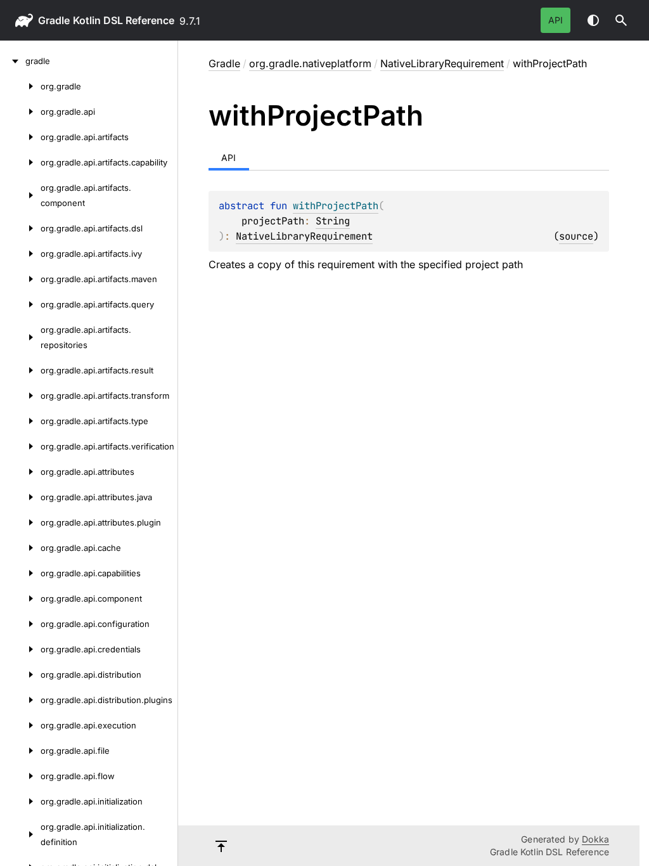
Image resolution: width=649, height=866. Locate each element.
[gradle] (12, 61)
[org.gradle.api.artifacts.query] (20, 304)
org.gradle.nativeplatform (310, 63)
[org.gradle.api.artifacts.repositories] (20, 337)
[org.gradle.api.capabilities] (20, 573)
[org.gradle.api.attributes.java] (20, 497)
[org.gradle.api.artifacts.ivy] (20, 253)
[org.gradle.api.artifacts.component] (20, 195)
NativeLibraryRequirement (442, 63)
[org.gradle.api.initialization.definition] (20, 834)
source (576, 236)
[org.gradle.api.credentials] (20, 649)
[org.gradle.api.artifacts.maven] (20, 279)
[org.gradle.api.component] (20, 598)
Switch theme (593, 20)
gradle (54, 20)
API (555, 20)
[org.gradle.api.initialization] (20, 801)
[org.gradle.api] (20, 111)
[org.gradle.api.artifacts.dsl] (20, 228)
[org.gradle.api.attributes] (20, 471)
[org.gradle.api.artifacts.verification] (20, 446)
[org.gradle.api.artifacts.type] (20, 421)
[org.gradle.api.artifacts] (20, 137)
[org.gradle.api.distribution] (20, 674)
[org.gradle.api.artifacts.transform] (20, 395)
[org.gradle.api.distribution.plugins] (20, 700)
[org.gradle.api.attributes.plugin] (20, 522)
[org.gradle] (20, 86)
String (333, 221)
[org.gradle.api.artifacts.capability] (20, 162)
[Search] (621, 20)
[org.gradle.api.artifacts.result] (20, 370)
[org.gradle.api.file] (20, 750)
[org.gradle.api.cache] (20, 547)
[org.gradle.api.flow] (20, 776)
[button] (621, 20)
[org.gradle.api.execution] (20, 725)
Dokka (595, 839)
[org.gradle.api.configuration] (20, 624)
